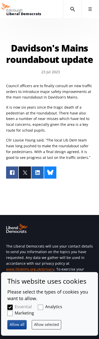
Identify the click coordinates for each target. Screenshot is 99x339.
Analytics (53, 306)
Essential (23, 306)
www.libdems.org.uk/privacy (30, 269)
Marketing (24, 313)
